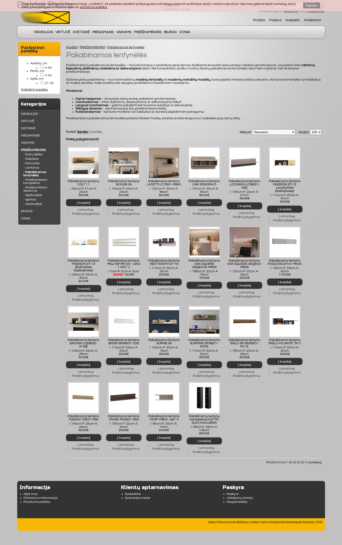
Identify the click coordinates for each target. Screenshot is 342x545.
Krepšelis (293, 20)
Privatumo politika (36, 502)
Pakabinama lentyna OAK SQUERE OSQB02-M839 (244, 264)
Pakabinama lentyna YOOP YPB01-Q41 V (164, 418)
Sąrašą (82, 131)
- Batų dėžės (32, 154)
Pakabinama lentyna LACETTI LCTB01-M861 (164, 183)
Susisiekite (133, 494)
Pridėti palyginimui (85, 213)
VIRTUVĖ (62, 32)
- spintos (29, 199)
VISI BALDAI (43, 32)
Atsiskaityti (312, 20)
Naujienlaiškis (237, 502)
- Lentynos (31, 167)
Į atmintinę (86, 209)
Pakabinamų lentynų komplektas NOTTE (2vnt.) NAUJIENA (204, 419)
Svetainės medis (137, 498)
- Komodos (31, 163)
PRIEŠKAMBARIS (148, 32)
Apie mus (30, 494)
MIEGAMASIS (103, 32)
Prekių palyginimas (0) (82, 139)
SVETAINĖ (81, 32)
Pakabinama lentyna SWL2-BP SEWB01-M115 (244, 343)
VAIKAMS (124, 32)
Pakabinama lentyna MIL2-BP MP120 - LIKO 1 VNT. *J (123, 264)
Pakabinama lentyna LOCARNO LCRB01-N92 (244, 184)
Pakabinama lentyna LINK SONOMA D (204, 183)
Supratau (311, 5)
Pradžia (259, 20)
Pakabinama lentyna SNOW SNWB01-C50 (123, 341)
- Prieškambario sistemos (35, 189)
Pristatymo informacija (40, 498)
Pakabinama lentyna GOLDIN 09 (123, 183)
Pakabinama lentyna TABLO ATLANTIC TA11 (285, 341)
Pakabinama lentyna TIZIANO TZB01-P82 (83, 418)
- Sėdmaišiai (32, 195)
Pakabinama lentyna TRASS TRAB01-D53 (123, 418)
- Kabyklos (31, 158)
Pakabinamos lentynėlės (125, 47)
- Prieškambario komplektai (35, 181)
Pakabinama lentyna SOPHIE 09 (164, 341)
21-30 (49, 83)
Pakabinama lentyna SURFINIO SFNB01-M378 (204, 343)
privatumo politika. (93, 7)
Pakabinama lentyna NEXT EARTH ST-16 (164, 262)
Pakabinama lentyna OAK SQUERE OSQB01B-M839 (204, 264)
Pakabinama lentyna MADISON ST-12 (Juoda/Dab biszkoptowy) (284, 186)
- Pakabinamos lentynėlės (34, 173)
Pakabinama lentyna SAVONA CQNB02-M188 (83, 343)
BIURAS (170, 32)
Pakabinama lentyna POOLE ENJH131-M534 (285, 262)
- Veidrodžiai (32, 204)
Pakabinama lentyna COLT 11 (83, 183)
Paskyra (275, 20)
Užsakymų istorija (240, 498)
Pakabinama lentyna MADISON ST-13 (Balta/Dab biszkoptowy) (83, 265)
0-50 (48, 67)
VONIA (184, 32)
